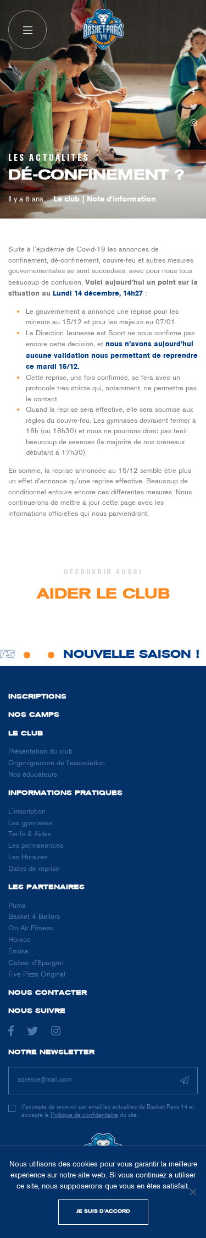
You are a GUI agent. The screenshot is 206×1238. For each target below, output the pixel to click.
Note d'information (121, 199)
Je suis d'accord (103, 1211)
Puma (17, 906)
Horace (19, 940)
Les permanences (35, 846)
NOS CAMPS (33, 715)
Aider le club (103, 594)
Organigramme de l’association (56, 763)
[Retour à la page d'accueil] (103, 29)
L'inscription (27, 812)
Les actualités (49, 158)
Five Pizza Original (36, 975)
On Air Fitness (30, 928)
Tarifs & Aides (29, 834)
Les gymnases (30, 823)
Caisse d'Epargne (35, 963)
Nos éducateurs (32, 775)
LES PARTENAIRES (46, 887)
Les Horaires (27, 857)
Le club (66, 199)
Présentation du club (40, 752)
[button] (27, 29)
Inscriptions (37, 697)
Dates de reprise (33, 869)
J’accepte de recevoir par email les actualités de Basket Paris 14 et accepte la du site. (107, 1111)
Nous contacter (47, 993)
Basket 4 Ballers (34, 917)
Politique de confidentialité (84, 1115)
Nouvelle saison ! (128, 655)
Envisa (18, 951)
